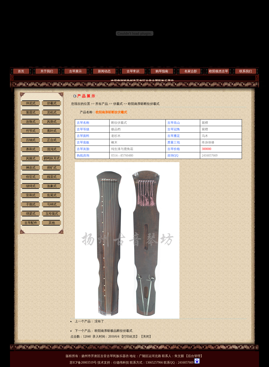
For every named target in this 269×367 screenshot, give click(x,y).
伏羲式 (51, 103)
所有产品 (101, 104)
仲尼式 (30, 103)
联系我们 (245, 71)
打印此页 (129, 336)
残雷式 (51, 177)
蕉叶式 (51, 131)
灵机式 (51, 112)
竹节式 (30, 131)
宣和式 (30, 195)
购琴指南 (162, 71)
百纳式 (30, 140)
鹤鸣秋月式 (52, 158)
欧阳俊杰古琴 (218, 71)
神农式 (30, 167)
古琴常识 (133, 71)
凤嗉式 (30, 158)
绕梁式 (30, 213)
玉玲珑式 (51, 213)
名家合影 (190, 71)
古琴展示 (75, 71)
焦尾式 (51, 195)
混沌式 (51, 149)
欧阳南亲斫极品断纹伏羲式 (113, 331)
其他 (52, 223)
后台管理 (194, 356)
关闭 (146, 336)
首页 (21, 71)
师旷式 (51, 167)
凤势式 (51, 121)
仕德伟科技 (121, 362)
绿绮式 (30, 186)
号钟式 (51, 204)
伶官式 (30, 177)
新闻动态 (104, 71)
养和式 (30, 149)
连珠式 (30, 121)
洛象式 (51, 186)
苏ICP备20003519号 (83, 362)
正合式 (51, 140)
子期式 (30, 204)
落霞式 (30, 112)
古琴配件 (30, 223)
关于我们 (46, 71)
